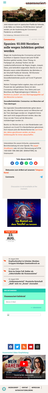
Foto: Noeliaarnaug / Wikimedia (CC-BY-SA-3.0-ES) (16, 35)
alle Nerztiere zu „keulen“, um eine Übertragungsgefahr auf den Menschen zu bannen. (24, 94)
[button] (4, 2)
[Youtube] (30, 347)
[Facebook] (10, 347)
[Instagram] (37, 347)
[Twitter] (17, 347)
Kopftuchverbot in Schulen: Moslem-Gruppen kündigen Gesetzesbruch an (24, 262)
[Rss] (24, 347)
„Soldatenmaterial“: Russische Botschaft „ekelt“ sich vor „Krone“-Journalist (26, 282)
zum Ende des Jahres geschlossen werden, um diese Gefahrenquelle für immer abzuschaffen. (23, 132)
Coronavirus (9, 39)
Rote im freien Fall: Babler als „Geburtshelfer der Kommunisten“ (23, 272)
